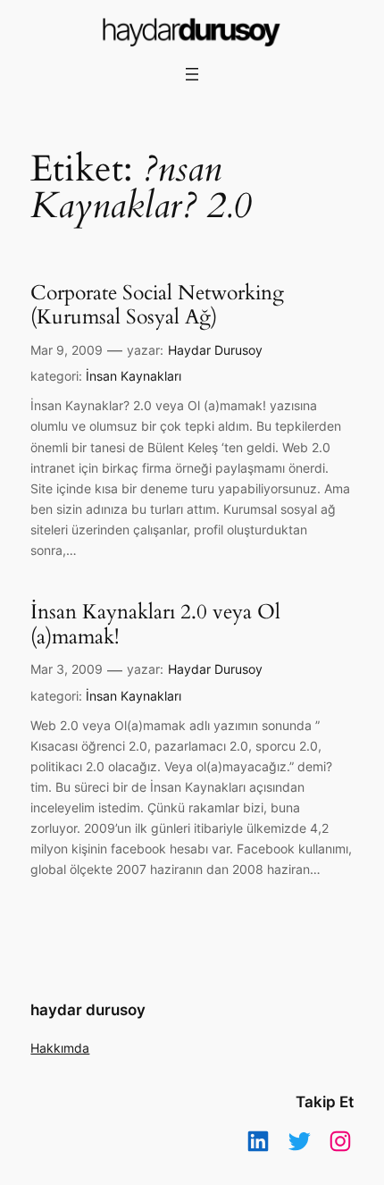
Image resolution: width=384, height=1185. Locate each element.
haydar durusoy (88, 1010)
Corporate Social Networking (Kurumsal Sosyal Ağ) (157, 305)
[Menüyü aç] (192, 74)
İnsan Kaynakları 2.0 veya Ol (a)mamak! (155, 624)
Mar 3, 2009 (66, 669)
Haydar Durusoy (215, 349)
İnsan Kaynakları (133, 375)
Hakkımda (59, 1047)
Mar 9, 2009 (66, 349)
